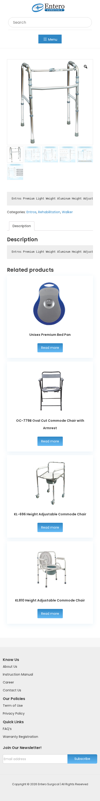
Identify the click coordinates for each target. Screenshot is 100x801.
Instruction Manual (18, 674)
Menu (52, 39)
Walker (67, 212)
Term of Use (13, 705)
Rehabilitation (49, 212)
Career (8, 682)
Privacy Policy (14, 713)
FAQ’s (7, 728)
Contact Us (12, 690)
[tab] (21, 226)
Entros (32, 212)
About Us (10, 666)
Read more (50, 347)
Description (22, 226)
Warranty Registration (20, 736)
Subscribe (82, 758)
